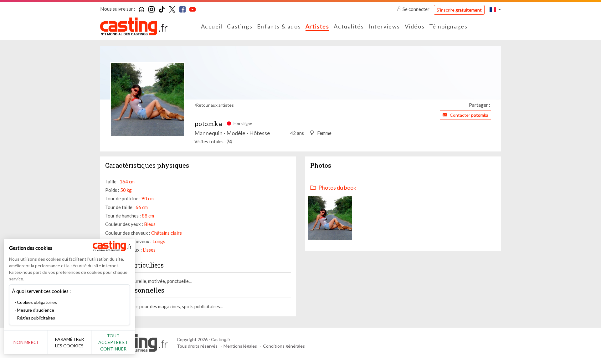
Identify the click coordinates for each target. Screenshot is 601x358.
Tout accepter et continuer (113, 342)
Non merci (25, 342)
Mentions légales (240, 346)
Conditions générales (284, 346)
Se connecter (416, 9)
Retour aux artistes (215, 105)
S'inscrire (459, 10)
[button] (495, 10)
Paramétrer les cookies (69, 342)
